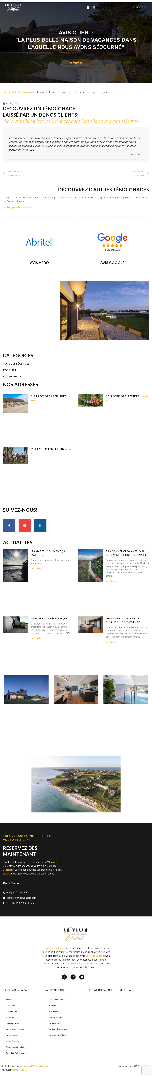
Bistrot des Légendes (49, 396)
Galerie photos (12, 1023)
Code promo (54, 1023)
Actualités (53, 1005)
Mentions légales (40, 1066)
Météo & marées (13, 1041)
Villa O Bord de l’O (19, 1070)
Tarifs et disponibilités (58, 1029)
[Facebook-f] (9, 525)
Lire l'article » (36, 568)
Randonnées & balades (16, 1047)
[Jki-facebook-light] (64, 977)
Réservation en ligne (57, 1035)
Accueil (9, 999)
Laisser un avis (55, 1017)
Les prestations (13, 1011)
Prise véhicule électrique (49, 618)
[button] (58, 6)
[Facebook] (88, 7)
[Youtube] (25, 525)
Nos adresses (12, 1035)
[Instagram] (94, 7)
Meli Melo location (48, 449)
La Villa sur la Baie (52, 948)
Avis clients (30, 92)
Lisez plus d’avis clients (18, 207)
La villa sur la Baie (12, 92)
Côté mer (9, 370)
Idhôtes (27, 1066)
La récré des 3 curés (123, 396)
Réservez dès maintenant (80, 963)
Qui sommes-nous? (57, 999)
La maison (10, 1005)
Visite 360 (10, 1017)
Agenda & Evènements (16, 1053)
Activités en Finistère (15, 1029)
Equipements (12, 376)
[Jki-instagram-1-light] (73, 977)
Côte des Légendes (96, 956)
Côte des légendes (16, 363)
